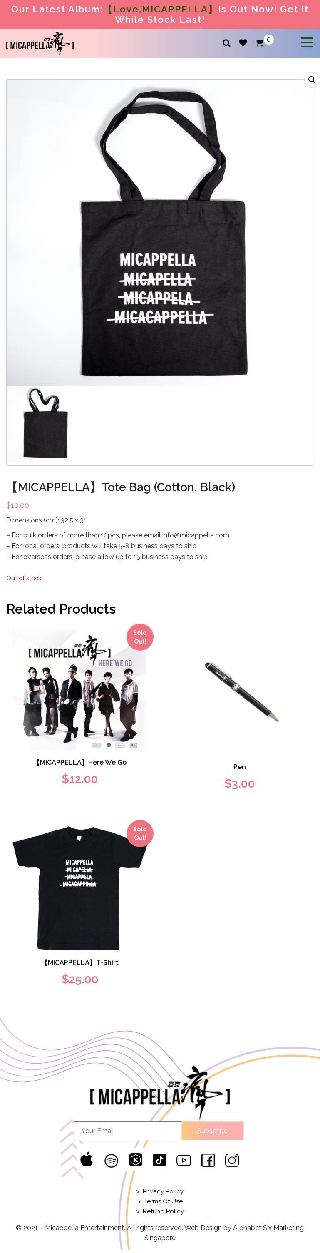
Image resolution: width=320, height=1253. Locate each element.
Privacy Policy (163, 1191)
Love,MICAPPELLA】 (165, 9)
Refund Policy (163, 1211)
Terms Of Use (163, 1201)
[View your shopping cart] (259, 43)
